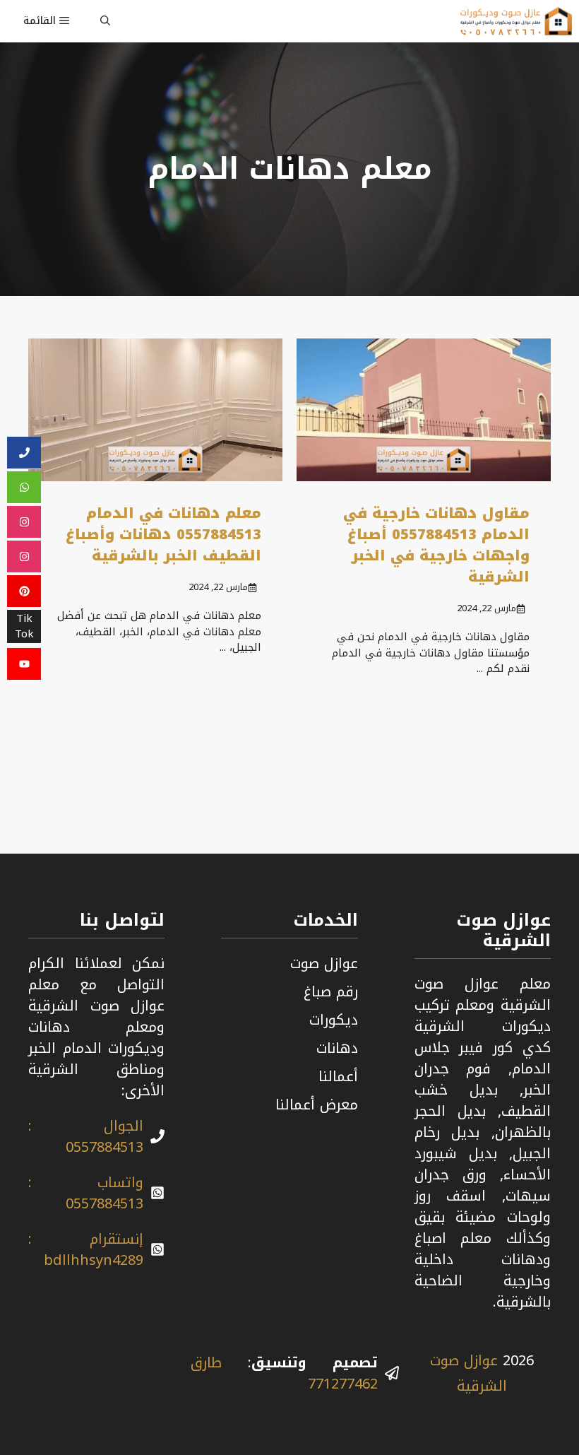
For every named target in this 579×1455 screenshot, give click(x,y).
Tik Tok (24, 627)
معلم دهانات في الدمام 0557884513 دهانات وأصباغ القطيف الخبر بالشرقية (163, 534)
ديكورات (333, 1019)
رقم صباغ (331, 991)
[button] (105, 21)
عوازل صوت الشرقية (468, 1373)
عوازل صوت (324, 963)
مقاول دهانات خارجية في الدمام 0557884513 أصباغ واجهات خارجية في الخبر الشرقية (436, 545)
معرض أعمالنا (316, 1104)
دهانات (337, 1048)
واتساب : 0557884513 (85, 1193)
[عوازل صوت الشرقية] (516, 21)
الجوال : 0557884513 (85, 1136)
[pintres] (24, 591)
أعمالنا (338, 1076)
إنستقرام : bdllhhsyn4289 (85, 1249)
